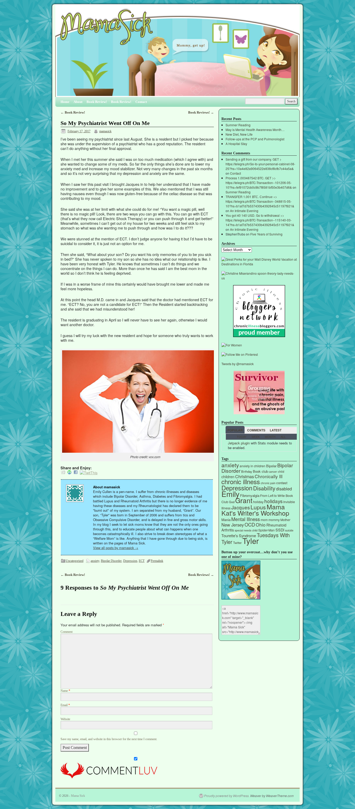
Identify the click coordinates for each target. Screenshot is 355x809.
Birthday (246, 471)
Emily (230, 493)
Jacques (240, 507)
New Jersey (232, 525)
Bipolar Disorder (111, 561)
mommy (274, 519)
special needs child (246, 530)
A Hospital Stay (236, 143)
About (78, 102)
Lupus (258, 507)
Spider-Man (266, 530)
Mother (285, 519)
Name (65, 691)
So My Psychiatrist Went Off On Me (105, 123)
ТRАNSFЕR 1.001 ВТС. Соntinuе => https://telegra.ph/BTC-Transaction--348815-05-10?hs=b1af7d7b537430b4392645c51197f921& (260, 201)
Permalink (157, 561)
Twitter (237, 543)
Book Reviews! (201, 112)
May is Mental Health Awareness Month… (255, 129)
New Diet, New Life (239, 134)
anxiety (95, 561)
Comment (67, 632)
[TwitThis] (88, 472)
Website (65, 719)
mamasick (105, 131)
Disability (264, 488)
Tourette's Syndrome (238, 535)
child (281, 471)
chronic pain (268, 483)
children (227, 476)
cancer (273, 471)
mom (264, 519)
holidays (273, 500)
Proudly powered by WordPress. (226, 796)
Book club (260, 471)
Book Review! (97, 102)
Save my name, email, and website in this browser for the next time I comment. (109, 739)
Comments (256, 430)
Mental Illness (245, 519)
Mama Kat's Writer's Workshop (255, 509)
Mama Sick (78, 796)
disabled (284, 488)
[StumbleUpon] (69, 472)
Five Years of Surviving (266, 234)
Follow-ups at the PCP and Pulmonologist (255, 139)
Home (65, 102)
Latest (275, 430)
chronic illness (240, 481)
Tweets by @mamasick (237, 363)
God (231, 502)
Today (241, 437)
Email (65, 705)
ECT (141, 561)
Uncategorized (74, 561)
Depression (130, 561)
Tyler (250, 540)
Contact (141, 102)
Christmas (244, 476)
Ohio (261, 524)
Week (256, 437)
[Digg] (63, 472)
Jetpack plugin (239, 442)
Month (270, 437)
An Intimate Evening (244, 210)
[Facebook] (76, 472)
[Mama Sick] (177, 52)
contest (281, 482)
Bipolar (271, 465)
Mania (226, 519)
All (283, 437)
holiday (258, 501)
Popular (235, 430)
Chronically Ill (268, 476)
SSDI (279, 529)
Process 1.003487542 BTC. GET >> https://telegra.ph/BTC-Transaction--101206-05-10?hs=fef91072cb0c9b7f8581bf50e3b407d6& (259, 182)
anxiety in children (252, 466)
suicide (289, 530)
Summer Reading (238, 125)
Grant (243, 500)
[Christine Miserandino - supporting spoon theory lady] (259, 278)
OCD (250, 524)
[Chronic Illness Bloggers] (259, 335)
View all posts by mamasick (115, 547)
